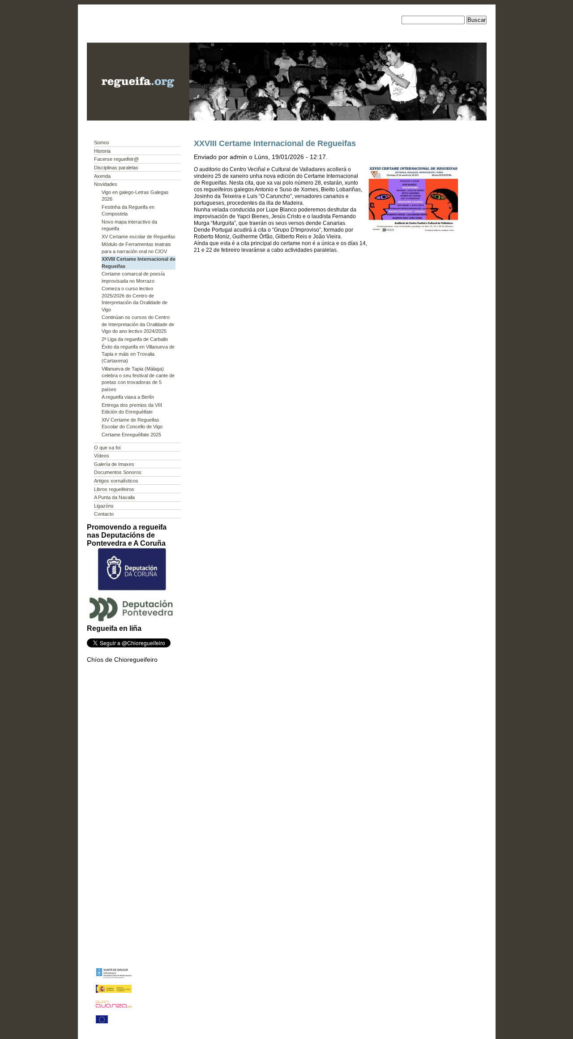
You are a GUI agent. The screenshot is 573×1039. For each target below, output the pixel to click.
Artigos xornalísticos (116, 480)
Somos (101, 142)
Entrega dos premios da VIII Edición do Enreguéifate (132, 408)
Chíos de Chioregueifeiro (122, 659)
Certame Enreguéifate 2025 (131, 434)
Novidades (105, 184)
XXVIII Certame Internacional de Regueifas (138, 262)
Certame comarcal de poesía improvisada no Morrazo (133, 277)
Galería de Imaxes (114, 464)
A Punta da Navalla (114, 497)
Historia (102, 151)
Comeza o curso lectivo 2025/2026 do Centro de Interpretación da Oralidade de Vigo (134, 299)
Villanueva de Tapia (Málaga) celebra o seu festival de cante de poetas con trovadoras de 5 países (138, 379)
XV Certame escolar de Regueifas (138, 236)
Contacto (104, 514)
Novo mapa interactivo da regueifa (129, 225)
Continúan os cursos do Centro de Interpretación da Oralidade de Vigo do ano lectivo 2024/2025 (138, 324)
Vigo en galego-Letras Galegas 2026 (135, 196)
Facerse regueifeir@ (116, 159)
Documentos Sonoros (117, 472)
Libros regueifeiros (114, 489)
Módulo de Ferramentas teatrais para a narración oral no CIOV (136, 247)
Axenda (102, 176)
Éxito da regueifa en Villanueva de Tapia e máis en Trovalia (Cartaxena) (138, 353)
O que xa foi (107, 447)
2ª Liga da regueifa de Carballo (135, 339)
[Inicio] (138, 118)
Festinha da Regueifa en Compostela (128, 210)
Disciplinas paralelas (116, 167)
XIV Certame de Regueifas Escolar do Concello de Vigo (132, 423)
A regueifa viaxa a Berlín (128, 397)
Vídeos (101, 455)
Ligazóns (104, 506)
